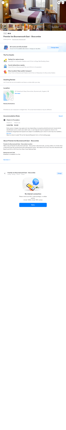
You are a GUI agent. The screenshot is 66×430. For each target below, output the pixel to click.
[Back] (3, 2)
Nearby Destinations (9, 103)
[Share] (63, 2)
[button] (8, 96)
